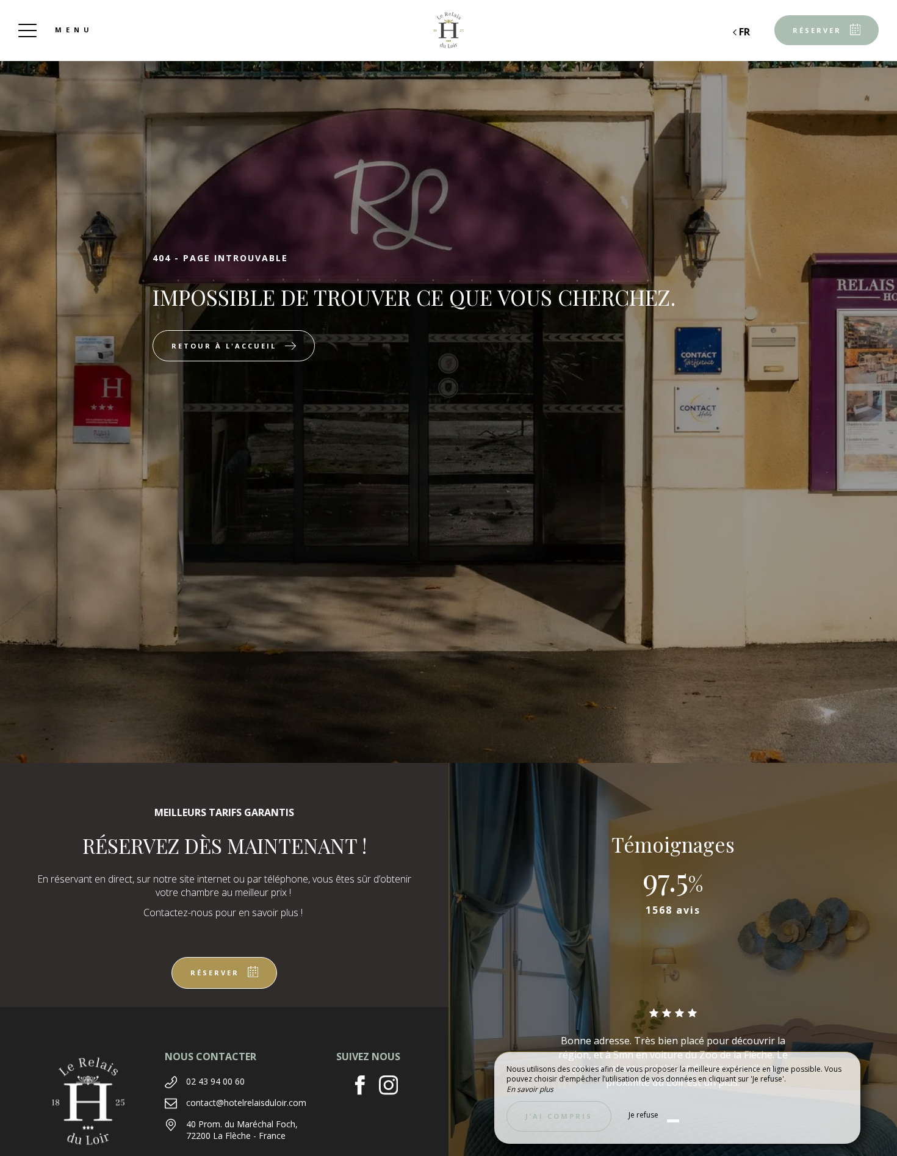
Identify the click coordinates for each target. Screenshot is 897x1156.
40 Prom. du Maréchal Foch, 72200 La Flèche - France (242, 1130)
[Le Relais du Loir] (448, 30)
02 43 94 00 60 (215, 1081)
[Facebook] (364, 1086)
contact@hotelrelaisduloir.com (246, 1102)
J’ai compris (559, 1116)
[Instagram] (393, 1086)
